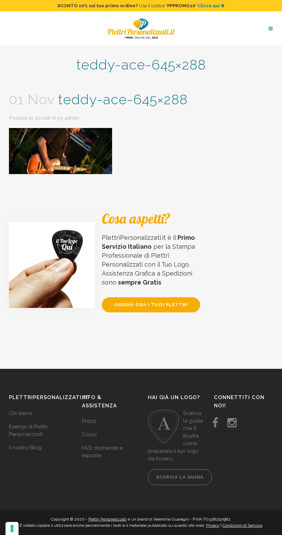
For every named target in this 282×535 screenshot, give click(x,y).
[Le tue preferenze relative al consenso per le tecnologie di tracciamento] (12, 528)
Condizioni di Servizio (242, 525)
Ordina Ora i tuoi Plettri (151, 304)
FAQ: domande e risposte (102, 452)
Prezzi (89, 421)
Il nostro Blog (25, 448)
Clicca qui (209, 5)
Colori (89, 434)
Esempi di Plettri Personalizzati (28, 430)
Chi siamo (21, 413)
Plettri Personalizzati (107, 519)
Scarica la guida (180, 477)
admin (72, 118)
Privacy (212, 525)
